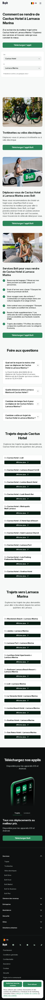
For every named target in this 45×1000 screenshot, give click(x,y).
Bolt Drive (7, 875)
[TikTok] (41, 945)
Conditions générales (10, 955)
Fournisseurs (7, 950)
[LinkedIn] (34, 945)
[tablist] (22, 813)
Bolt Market (8, 884)
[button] (38, 365)
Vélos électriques (10, 871)
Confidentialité (8, 959)
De (4, 54)
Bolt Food (7, 880)
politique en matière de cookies (26, 993)
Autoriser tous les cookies (12, 984)
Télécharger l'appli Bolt (22, 147)
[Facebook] (13, 945)
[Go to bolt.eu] (5, 3)
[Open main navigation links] (40, 3)
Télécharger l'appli (22, 45)
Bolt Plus (7, 893)
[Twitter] (20, 945)
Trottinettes (8, 866)
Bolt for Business (10, 889)
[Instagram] (27, 945)
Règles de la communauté (12, 977)
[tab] (17, 813)
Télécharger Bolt (22, 838)
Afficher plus (21, 462)
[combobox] (22, 58)
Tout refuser (32, 984)
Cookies (6, 968)
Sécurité (6, 973)
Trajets (6, 861)
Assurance (6, 964)
